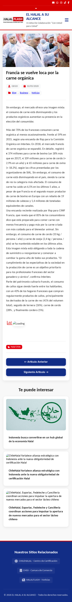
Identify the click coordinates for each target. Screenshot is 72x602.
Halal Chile (15, 347)
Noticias (35, 93)
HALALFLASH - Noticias (38, 580)
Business (24, 93)
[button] (66, 20)
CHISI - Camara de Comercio (37, 570)
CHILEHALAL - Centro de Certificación (38, 561)
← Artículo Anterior (36, 362)
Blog (14, 93)
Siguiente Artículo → (36, 372)
